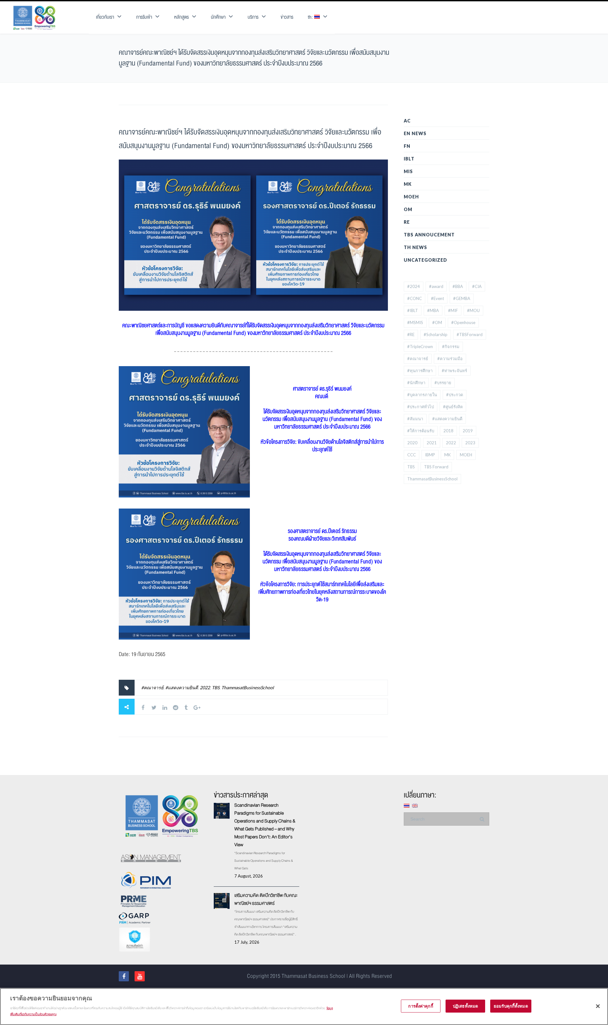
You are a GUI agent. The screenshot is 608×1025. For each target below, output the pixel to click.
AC (407, 120)
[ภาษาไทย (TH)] (406, 805)
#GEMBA (461, 298)
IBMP (430, 454)
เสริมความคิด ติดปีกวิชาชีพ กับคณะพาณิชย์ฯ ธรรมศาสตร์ (265, 899)
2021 (432, 442)
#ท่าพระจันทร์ (454, 370)
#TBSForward (470, 334)
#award (436, 286)
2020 (412, 442)
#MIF (453, 310)
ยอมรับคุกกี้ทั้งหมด (511, 1005)
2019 (468, 430)
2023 (470, 442)
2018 (448, 430)
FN (407, 146)
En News (415, 133)
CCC (411, 454)
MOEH (411, 196)
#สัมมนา (415, 418)
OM (408, 209)
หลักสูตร (181, 17)
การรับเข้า (144, 17)
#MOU (473, 310)
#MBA (433, 310)
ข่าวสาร (287, 17)
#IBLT (412, 310)
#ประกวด (454, 394)
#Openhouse (463, 322)
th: (311, 17)
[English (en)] (415, 805)
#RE (411, 334)
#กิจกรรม (450, 346)
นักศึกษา (218, 17)
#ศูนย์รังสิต (453, 406)
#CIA (477, 286)
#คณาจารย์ (152, 687)
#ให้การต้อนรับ (420, 430)
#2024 (413, 286)
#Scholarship (435, 334)
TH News (415, 247)
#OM (437, 322)
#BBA (458, 286)
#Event (437, 298)
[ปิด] (598, 1006)
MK (408, 184)
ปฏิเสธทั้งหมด (465, 1005)
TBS (215, 687)
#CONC (414, 298)
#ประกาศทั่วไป (420, 406)
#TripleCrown (420, 346)
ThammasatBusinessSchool (247, 687)
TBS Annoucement (429, 234)
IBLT (409, 158)
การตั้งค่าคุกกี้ (420, 1005)
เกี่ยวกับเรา (105, 17)
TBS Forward (436, 466)
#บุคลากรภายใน (422, 394)
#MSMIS (415, 322)
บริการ (253, 17)
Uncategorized (425, 260)
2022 (205, 687)
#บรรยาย (442, 382)
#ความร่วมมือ (450, 358)
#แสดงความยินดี (181, 687)
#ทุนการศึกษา (420, 370)
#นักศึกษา (416, 382)
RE (407, 222)
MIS (408, 171)
